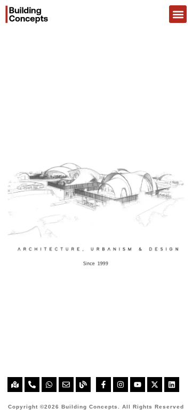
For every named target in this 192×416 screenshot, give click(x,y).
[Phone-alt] (32, 384)
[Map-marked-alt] (14, 384)
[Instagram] (120, 384)
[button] (178, 14)
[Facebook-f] (103, 384)
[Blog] (83, 384)
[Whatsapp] (49, 384)
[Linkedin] (171, 384)
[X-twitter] (154, 384)
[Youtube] (137, 384)
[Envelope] (66, 384)
